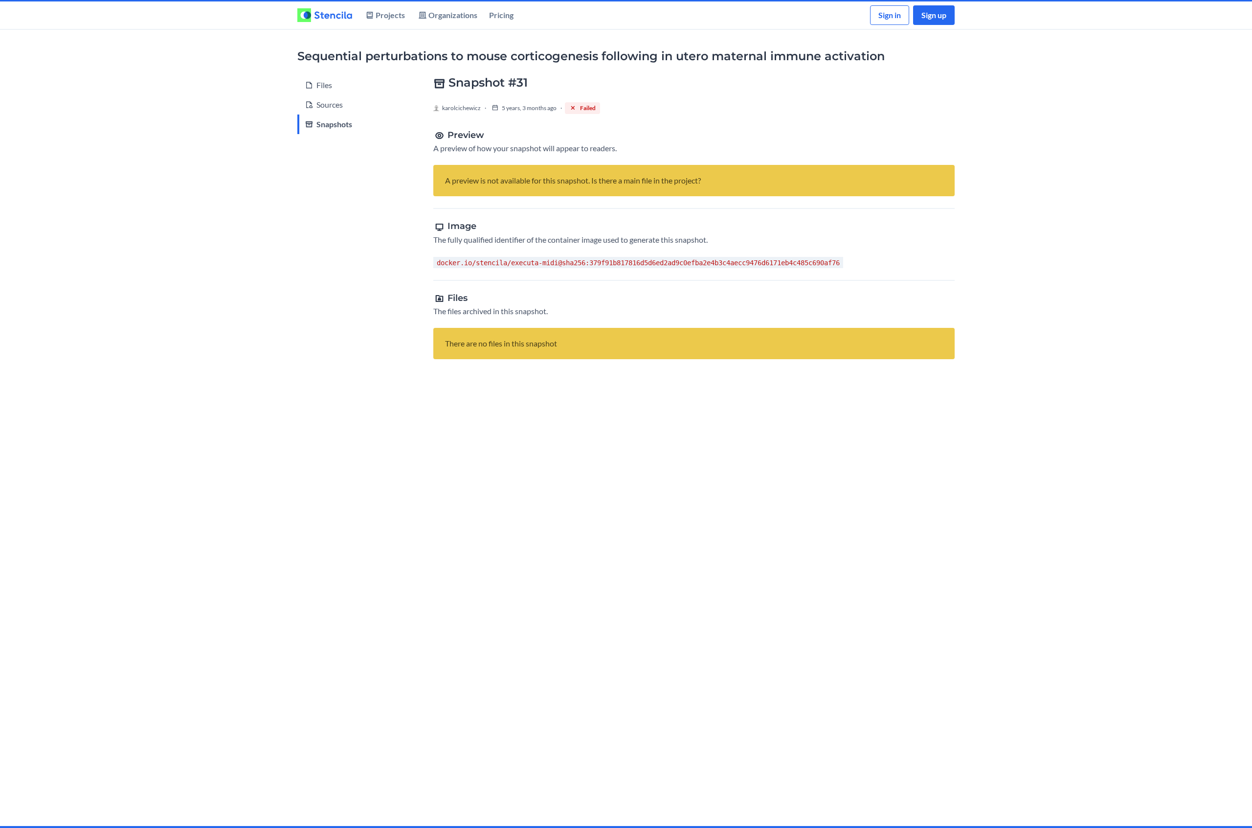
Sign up (933, 15)
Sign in (889, 15)
